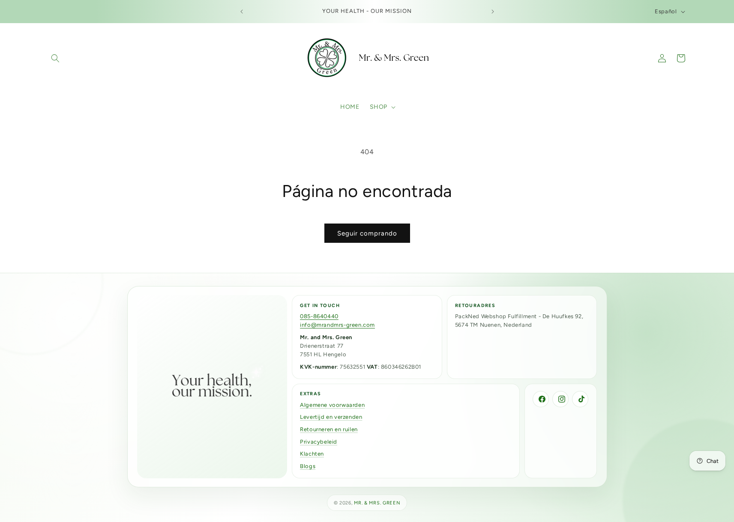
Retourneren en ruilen (329, 429)
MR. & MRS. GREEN (377, 503)
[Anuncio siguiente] (492, 11)
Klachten (312, 453)
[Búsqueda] (55, 58)
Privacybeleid (318, 441)
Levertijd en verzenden (331, 417)
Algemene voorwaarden (332, 405)
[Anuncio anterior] (241, 11)
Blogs (307, 466)
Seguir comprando (367, 233)
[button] (382, 107)
